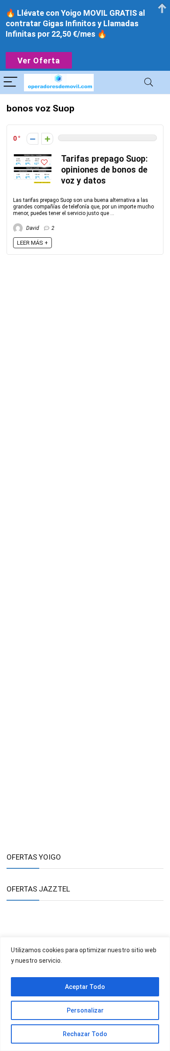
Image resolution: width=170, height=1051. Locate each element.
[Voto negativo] (32, 139)
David (32, 228)
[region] (85, 994)
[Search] (148, 82)
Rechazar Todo (85, 1033)
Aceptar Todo (85, 986)
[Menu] (10, 82)
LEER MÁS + (32, 242)
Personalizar (85, 1010)
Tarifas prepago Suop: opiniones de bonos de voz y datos (104, 170)
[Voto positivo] (47, 139)
